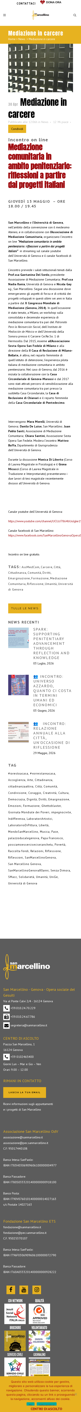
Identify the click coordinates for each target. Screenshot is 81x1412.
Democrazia (16, 799)
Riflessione (35, 584)
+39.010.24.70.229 (22, 1008)
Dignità (32, 799)
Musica (45, 832)
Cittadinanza (17, 573)
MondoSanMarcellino (23, 832)
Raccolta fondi (18, 851)
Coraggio (34, 793)
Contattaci (26, 3)
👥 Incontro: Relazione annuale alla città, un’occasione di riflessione (51, 735)
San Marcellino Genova (24, 864)
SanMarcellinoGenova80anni (28, 870)
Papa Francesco (52, 838)
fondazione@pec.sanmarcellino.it (24, 1233)
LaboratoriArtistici (39, 819)
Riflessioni (15, 857)
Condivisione (17, 793)
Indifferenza (16, 819)
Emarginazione (19, 578)
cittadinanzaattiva (20, 786)
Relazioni (36, 851)
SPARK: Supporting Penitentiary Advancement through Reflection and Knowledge (51, 643)
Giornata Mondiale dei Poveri (28, 812)
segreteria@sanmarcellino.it (28, 1025)
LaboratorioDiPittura (22, 825)
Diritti (47, 573)
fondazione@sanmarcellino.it (22, 1227)
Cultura (63, 793)
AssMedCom (31, 567)
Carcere (46, 567)
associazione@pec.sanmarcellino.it (25, 1143)
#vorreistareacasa (42, 773)
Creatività (50, 793)
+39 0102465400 (22, 1057)
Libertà (44, 825)
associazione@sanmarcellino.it (23, 1137)
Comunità (34, 573)
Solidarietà (26, 877)
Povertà (60, 844)
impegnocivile (61, 812)
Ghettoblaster (51, 806)
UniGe (53, 877)
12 (60, 121)
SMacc (12, 877)
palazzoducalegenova (23, 838)
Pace (54, 832)
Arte (30, 780)
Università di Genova (22, 883)
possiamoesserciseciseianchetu (30, 844)
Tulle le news (24, 608)
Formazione (40, 578)
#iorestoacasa (18, 773)
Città (57, 567)
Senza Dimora (60, 870)
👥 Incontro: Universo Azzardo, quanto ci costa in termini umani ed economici (52, 690)
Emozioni (14, 806)
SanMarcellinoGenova (40, 857)
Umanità (51, 584)
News (21, 39)
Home (12, 39)
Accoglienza (16, 780)
